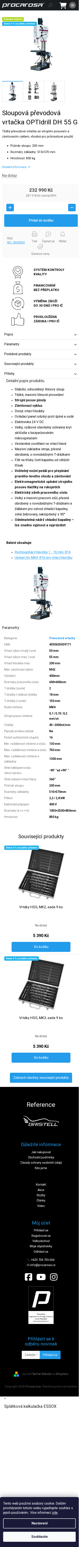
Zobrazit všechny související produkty (41, 1078)
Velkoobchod (41, 1241)
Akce (41, 1190)
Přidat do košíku (41, 220)
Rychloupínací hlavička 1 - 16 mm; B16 (43, 552)
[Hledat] (50, 5)
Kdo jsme (41, 1168)
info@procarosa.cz (43, 1265)
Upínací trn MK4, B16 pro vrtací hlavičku (43, 558)
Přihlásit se (41, 1230)
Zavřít (9, 230)
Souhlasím (39, 1537)
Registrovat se (41, 1235)
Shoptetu (62, 1374)
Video (41, 1206)
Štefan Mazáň (41, 1374)
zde (55, 1513)
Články (41, 1200)
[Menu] (72, 5)
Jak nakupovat (41, 1152)
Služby (41, 1195)
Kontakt (41, 1184)
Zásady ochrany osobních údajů (41, 1162)
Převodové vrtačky (62, 638)
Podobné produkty (17, 354)
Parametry (11, 344)
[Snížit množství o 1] (72, 207)
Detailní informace (14, 167)
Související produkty (19, 364)
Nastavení (40, 1523)
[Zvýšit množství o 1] (10, 207)
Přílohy (9, 374)
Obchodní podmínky (41, 1157)
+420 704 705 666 (43, 1259)
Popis (8, 334)
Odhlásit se (41, 1251)
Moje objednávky (41, 1246)
